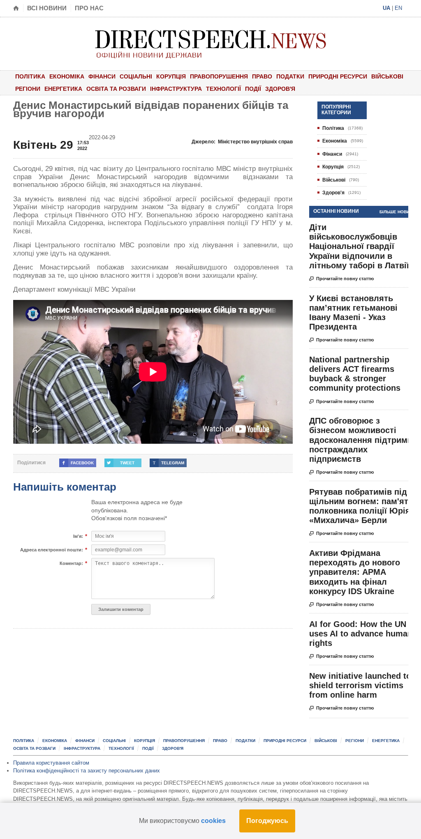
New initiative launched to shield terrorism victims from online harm (360, 685)
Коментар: (71, 563)
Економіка (66, 76)
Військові (387, 76)
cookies (213, 820)
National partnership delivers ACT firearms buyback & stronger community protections (354, 374)
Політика (30, 76)
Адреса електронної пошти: (51, 550)
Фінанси (102, 76)
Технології (223, 88)
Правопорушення (219, 76)
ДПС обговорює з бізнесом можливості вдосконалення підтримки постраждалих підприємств (362, 439)
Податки (290, 76)
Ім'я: (78, 536)
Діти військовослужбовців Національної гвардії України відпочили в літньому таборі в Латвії (359, 246)
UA (386, 8)
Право (262, 76)
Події (253, 88)
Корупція (171, 76)
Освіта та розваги (116, 88)
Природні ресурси (337, 76)
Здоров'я (280, 88)
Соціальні (136, 76)
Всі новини (47, 8)
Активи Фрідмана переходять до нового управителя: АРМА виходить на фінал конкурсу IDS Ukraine (354, 572)
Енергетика (63, 88)
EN (398, 8)
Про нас (89, 8)
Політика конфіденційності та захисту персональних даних (86, 771)
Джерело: (242, 142)
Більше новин (395, 212)
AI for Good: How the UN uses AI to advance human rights (360, 634)
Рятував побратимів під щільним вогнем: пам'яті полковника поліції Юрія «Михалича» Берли (360, 506)
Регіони (27, 88)
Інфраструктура (176, 88)
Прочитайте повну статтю (341, 278)
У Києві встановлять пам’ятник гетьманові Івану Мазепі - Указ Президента (353, 313)
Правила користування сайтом (51, 763)
